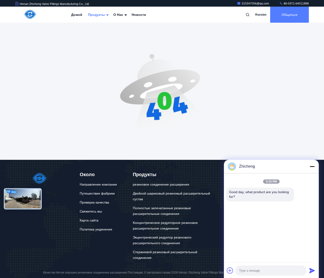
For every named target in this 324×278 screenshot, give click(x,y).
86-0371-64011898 (296, 3)
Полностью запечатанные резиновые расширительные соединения (162, 211)
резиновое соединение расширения (161, 184)
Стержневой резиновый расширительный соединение (165, 255)
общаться (289, 15)
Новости (139, 15)
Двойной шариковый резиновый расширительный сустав (171, 196)
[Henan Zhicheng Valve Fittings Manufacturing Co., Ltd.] (30, 15)
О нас (118, 15)
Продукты (97, 15)
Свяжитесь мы (91, 211)
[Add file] (230, 270)
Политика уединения (96, 229)
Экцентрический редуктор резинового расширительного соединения (162, 240)
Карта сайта (89, 220)
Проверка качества (94, 202)
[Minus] (312, 166)
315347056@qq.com (256, 3)
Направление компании (98, 184)
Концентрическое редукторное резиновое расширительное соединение (165, 225)
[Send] (312, 270)
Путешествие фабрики (97, 193)
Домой (76, 15)
